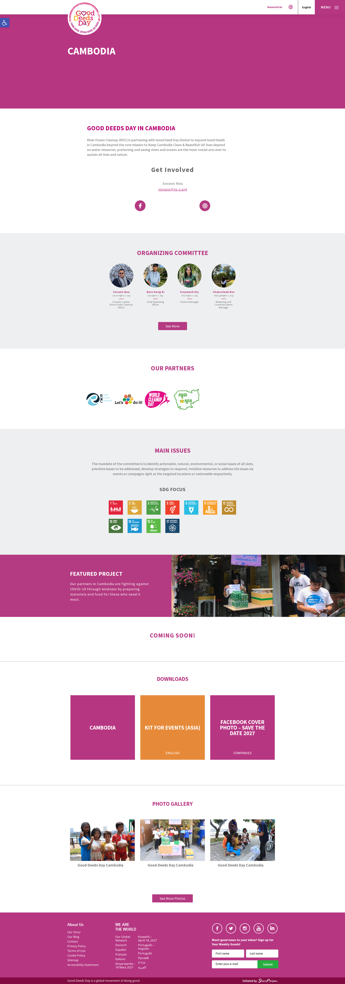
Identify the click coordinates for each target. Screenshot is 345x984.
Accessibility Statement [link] (83, 965)
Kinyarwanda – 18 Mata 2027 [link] (125, 965)
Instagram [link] (245, 928)
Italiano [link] (120, 959)
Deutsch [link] (121, 945)
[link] (4, 22)
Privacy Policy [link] (76, 946)
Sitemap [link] (73, 960)
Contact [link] (72, 941)
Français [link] (121, 954)
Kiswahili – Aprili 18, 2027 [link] (147, 938)
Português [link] (145, 953)
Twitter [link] (231, 928)
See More (173, 326)
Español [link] (120, 950)
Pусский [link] (143, 958)
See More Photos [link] (172, 898)
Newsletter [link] (274, 7)
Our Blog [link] (73, 937)
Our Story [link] (73, 932)
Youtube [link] (259, 928)
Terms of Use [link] (76, 951)
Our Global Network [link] (122, 938)
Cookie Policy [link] (76, 955)
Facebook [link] (217, 928)
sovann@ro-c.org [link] (172, 189)
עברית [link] (141, 963)
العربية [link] (142, 967)
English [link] (306, 7)
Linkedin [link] (272, 928)
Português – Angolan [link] (146, 947)
